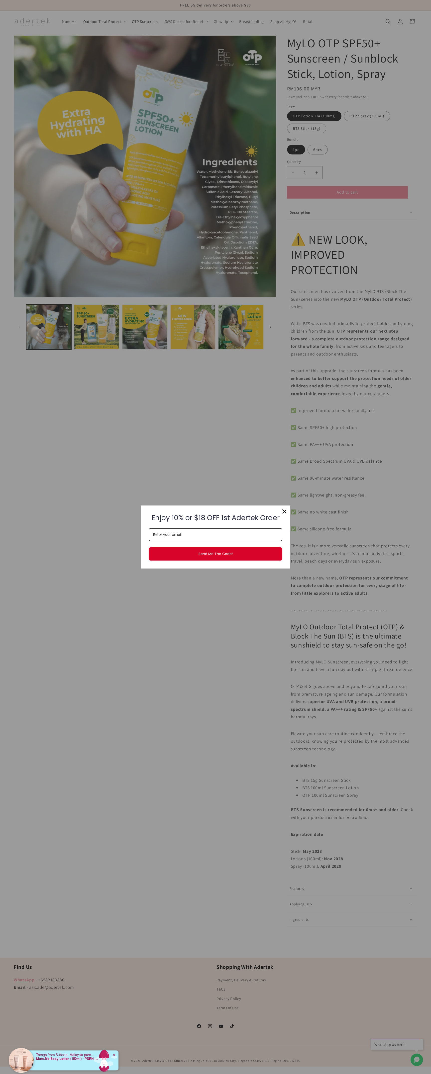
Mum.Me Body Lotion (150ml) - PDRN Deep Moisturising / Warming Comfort (67, 1043)
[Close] (284, 511)
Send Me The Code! (216, 553)
